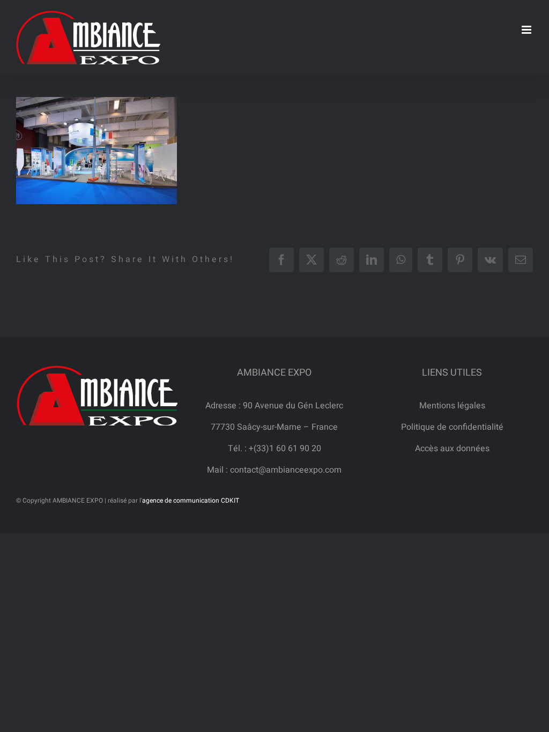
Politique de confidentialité (452, 427)
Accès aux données (452, 448)
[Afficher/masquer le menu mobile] (527, 29)
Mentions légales (452, 405)
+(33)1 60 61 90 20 (285, 448)
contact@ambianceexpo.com (286, 470)
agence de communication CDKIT (190, 500)
